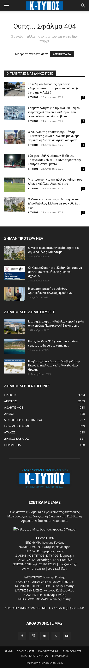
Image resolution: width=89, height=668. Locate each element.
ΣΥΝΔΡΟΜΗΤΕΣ (72, 651)
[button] (6, 5)
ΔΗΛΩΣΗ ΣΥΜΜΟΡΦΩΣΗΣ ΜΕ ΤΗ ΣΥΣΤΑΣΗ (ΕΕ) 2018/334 (44, 608)
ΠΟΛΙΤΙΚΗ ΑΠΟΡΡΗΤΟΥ (34, 655)
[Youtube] (67, 636)
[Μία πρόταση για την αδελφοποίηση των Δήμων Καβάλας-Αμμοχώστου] (14, 185)
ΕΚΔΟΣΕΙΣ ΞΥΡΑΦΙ (48, 651)
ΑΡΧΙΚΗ (9, 651)
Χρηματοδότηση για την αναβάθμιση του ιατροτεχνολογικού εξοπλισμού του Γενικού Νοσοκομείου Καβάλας (54, 112)
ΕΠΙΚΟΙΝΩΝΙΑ (60, 655)
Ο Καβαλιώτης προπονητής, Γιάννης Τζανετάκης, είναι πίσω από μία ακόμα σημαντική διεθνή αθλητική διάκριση (53, 136)
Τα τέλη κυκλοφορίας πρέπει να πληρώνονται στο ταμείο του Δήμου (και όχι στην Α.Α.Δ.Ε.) (55, 88)
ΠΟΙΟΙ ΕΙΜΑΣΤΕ (25, 651)
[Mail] (44, 636)
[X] (56, 636)
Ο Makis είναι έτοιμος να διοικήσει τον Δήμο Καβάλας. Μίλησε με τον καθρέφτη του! (54, 203)
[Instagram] (33, 636)
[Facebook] (22, 636)
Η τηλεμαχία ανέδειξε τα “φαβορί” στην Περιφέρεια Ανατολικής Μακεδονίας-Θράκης (54, 365)
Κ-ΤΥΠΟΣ (33, 97)
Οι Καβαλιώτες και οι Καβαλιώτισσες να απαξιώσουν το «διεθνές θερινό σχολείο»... (55, 272)
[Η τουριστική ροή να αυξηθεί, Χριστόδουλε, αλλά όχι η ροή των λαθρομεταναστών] (14, 294)
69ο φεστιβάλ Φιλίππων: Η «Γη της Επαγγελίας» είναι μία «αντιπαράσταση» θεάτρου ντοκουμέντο (55, 160)
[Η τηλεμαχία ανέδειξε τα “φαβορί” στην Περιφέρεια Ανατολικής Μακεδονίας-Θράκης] (14, 366)
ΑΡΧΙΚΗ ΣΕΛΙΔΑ (62, 54)
